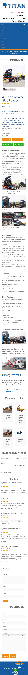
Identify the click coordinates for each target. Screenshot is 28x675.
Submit (5, 601)
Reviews (3, 41)
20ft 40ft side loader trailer (7, 442)
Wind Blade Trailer (6, 472)
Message (4, 633)
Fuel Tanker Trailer (6, 469)
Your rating (6, 568)
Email (5, 593)
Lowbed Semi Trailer (20, 458)
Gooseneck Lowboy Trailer (6, 463)
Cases (3, 44)
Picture (5, 140)
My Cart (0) (14, 12)
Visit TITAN (4, 33)
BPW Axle (4, 39)
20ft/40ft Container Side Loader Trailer (20, 419)
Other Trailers (22, 51)
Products (15, 51)
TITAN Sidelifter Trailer (11, 375)
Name (5, 586)
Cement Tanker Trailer (21, 469)
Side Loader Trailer (14, 53)
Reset (13, 656)
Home (2, 24)
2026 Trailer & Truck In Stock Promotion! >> (13, 390)
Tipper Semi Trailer (20, 465)
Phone (4, 626)
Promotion (4, 36)
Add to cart (19, 144)
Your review (6, 574)
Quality (3, 47)
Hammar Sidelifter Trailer (20, 441)
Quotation (16, 140)
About (3, 30)
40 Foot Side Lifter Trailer (7, 417)
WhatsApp (6, 144)
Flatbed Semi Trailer (6, 458)
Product (3, 27)
